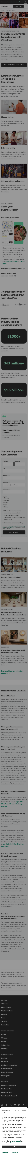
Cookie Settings (14, 1150)
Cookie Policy (15, 1152)
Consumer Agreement (16, 1141)
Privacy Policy (12, 1142)
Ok (14, 1146)
